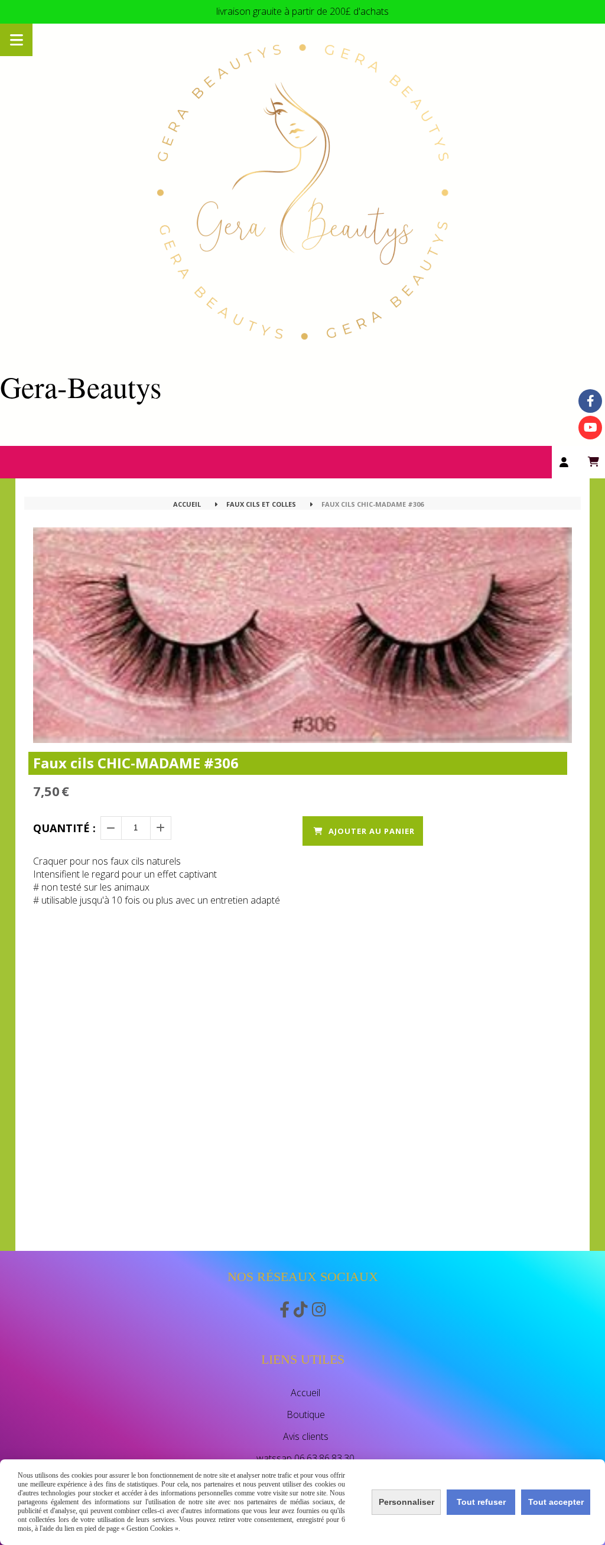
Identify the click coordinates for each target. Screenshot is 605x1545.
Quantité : (64, 828)
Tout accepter (556, 1502)
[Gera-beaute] (590, 427)
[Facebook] (590, 401)
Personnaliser (406, 1502)
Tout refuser (481, 1502)
